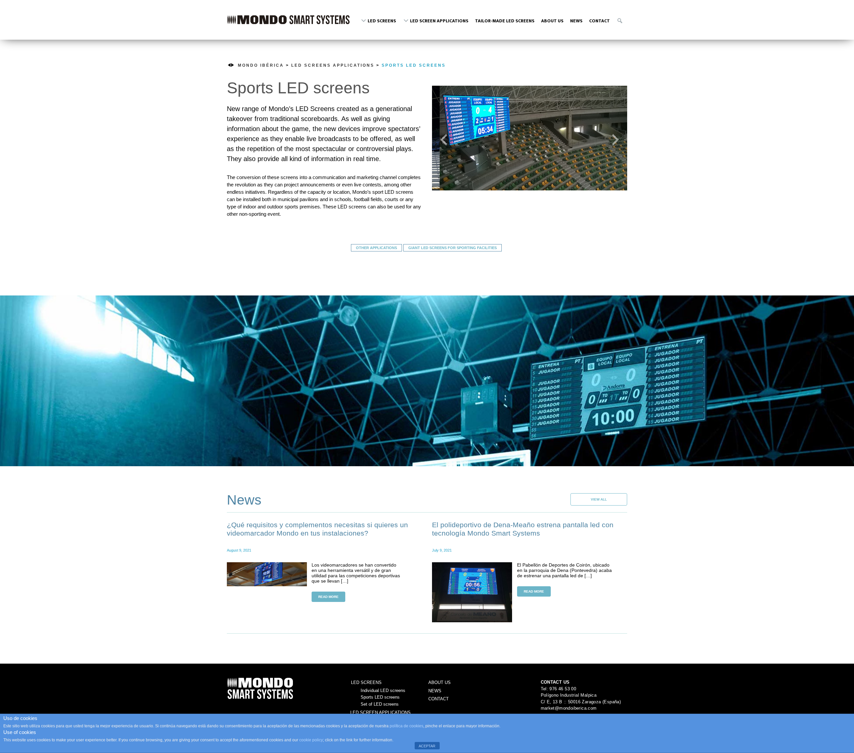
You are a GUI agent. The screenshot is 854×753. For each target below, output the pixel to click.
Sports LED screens (414, 65)
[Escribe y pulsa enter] (620, 20)
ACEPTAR (427, 746)
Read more (328, 597)
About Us (439, 682)
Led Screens (366, 682)
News (434, 690)
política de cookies (406, 726)
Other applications (376, 248)
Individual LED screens (383, 690)
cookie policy (311, 740)
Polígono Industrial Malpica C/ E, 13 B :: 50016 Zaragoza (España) (581, 698)
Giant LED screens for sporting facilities (452, 248)
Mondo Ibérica (288, 23)
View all (599, 499)
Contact (438, 698)
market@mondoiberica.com (569, 708)
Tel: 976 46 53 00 (558, 688)
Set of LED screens (380, 704)
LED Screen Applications (380, 712)
